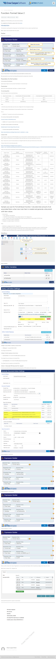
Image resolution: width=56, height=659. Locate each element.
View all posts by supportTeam (12, 649)
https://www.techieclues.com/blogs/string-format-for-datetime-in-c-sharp (14, 132)
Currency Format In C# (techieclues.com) (8, 119)
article (21, 23)
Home (2, 10)
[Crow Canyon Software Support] (23, 3)
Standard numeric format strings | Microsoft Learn (10, 126)
